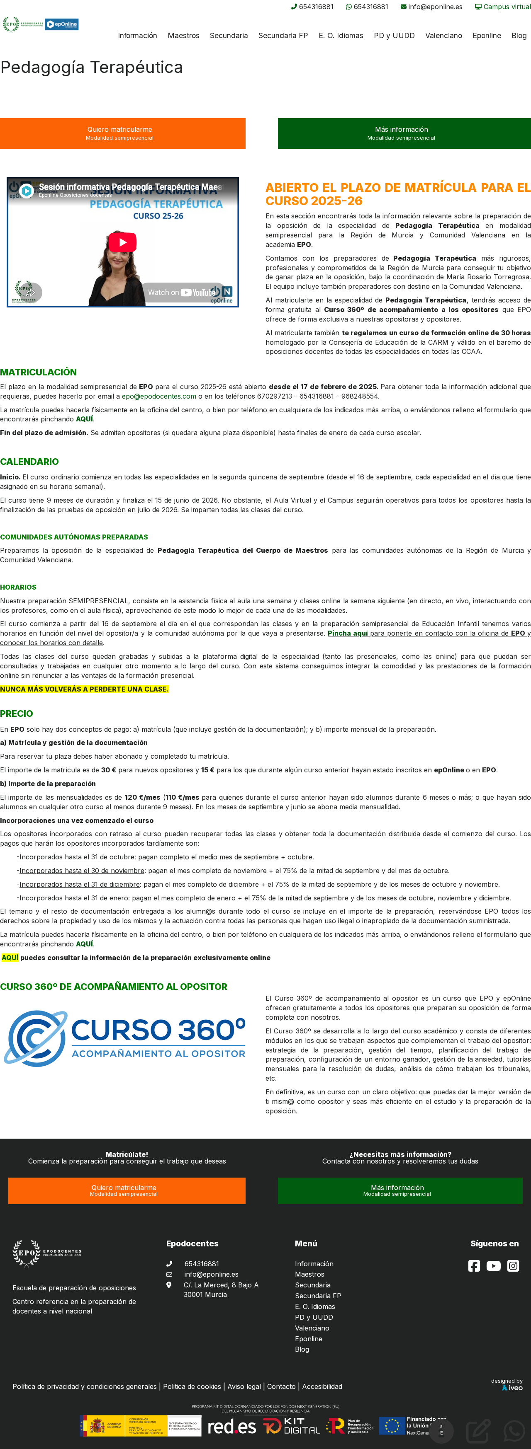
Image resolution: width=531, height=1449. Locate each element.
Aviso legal (244, 1386)
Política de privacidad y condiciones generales (84, 1386)
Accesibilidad (322, 1386)
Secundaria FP (283, 35)
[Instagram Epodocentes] (513, 1268)
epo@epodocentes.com (159, 396)
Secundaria (229, 35)
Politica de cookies (192, 1386)
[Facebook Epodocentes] (475, 1268)
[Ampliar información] (441, 1438)
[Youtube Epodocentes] (494, 1268)
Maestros (184, 35)
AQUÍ (84, 419)
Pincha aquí (349, 633)
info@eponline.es (436, 6)
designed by (507, 1381)
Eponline (308, 1339)
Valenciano (312, 1328)
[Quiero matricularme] (478, 1438)
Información (137, 35)
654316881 (316, 6)
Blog (302, 1349)
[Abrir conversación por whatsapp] (515, 1438)
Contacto (281, 1386)
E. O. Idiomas (341, 35)
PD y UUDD (394, 35)
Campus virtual (507, 6)
